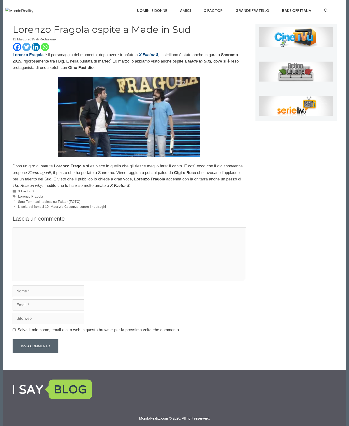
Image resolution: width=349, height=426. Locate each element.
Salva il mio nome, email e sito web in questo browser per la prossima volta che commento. (99, 330)
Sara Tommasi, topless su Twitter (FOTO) (49, 201)
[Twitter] (26, 47)
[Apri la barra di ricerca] (326, 11)
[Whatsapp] (45, 47)
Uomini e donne (152, 10)
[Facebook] (17, 47)
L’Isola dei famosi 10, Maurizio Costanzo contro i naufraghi (62, 206)
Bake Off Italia (296, 10)
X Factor (213, 10)
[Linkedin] (36, 47)
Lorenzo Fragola (30, 196)
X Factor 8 (26, 191)
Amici (185, 10)
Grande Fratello (252, 10)
